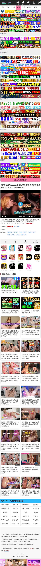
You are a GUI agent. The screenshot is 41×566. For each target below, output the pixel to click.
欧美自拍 (16, 226)
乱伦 (23, 334)
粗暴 (11, 335)
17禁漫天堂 (26, 516)
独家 (23, 358)
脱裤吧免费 (5, 524)
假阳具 (5, 335)
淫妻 (28, 334)
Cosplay (9, 232)
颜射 (32, 448)
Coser (15, 232)
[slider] (11, 216)
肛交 (9, 335)
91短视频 (35, 520)
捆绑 (2, 380)
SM (5, 380)
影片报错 (35, 242)
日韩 (13, 7)
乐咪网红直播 (25, 504)
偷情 (5, 471)
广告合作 (6, 551)
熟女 (2, 358)
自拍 (33, 334)
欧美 (18, 7)
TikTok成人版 (5, 520)
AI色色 (5, 512)
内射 (13, 448)
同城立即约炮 (5, 504)
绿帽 (26, 334)
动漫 (35, 7)
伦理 (23, 7)
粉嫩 (10, 380)
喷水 (12, 380)
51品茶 (5, 516)
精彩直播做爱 (25, 508)
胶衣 (30, 232)
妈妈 (5, 358)
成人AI (29, 7)
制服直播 (15, 508)
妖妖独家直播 (25, 524)
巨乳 (14, 335)
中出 (31, 404)
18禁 (14, 556)
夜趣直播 (15, 504)
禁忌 (13, 358)
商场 (2, 471)
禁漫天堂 (35, 516)
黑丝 (25, 232)
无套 (13, 234)
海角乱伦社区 (25, 520)
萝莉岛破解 (15, 520)
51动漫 (26, 512)
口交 (34, 232)
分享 (25, 242)
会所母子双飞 (15, 524)
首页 (3, 7)
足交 (2, 335)
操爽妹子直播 (5, 508)
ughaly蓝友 (36, 508)
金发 (20, 232)
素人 (16, 335)
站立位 (26, 380)
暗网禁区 (15, 512)
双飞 (23, 404)
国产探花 (25, 556)
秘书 (23, 448)
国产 (8, 7)
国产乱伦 (19, 556)
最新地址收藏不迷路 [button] (20, 180)
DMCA (31, 548)
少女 (15, 471)
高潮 (15, 380)
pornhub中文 (15, 516)
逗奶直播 (35, 524)
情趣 (7, 380)
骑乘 (10, 448)
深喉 (8, 234)
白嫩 (13, 471)
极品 (8, 358)
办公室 (26, 448)
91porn (36, 512)
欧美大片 (9, 226)
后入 (18, 234)
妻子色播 (35, 504)
